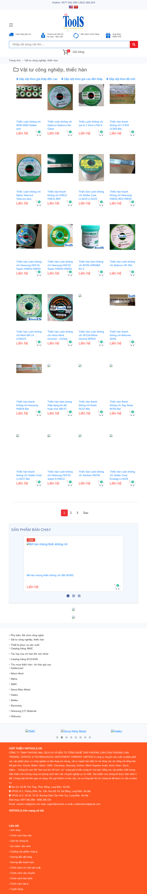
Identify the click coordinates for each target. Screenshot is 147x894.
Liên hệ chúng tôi (19, 841)
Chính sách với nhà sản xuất (25, 867)
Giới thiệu (15, 830)
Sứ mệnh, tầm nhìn (20, 846)
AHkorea (16, 716)
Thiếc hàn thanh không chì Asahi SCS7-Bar (88, 405)
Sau (85, 512)
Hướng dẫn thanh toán (22, 862)
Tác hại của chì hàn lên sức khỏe (29, 653)
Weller (14, 700)
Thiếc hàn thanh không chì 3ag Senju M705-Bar (121, 405)
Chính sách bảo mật (20, 835)
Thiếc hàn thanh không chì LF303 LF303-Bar (119, 125)
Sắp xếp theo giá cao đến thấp (83, 79)
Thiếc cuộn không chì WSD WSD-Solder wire (28, 125)
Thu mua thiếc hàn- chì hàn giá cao (31, 664)
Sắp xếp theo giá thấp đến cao (38, 79)
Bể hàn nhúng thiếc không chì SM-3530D (50, 575)
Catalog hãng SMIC (22, 648)
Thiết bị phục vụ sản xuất (25, 644)
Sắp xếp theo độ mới (121, 79)
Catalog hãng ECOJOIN (24, 659)
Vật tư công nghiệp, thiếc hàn (41, 60)
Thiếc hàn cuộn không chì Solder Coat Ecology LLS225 (122, 475)
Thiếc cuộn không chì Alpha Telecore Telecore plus (28, 195)
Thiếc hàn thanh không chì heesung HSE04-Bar (27, 405)
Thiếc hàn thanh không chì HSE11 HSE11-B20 (57, 195)
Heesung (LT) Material (23, 711)
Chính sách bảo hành (21, 878)
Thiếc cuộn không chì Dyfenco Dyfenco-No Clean (60, 125)
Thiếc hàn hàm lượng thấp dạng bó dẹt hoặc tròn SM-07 (60, 405)
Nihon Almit (17, 673)
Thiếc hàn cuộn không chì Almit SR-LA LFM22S (29, 335)
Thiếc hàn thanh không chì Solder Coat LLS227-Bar (29, 475)
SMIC (14, 684)
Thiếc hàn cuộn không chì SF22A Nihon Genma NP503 (91, 335)
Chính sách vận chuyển (22, 873)
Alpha (14, 678)
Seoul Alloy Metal (20, 689)
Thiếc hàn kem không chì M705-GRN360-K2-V (91, 265)
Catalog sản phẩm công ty (24, 851)
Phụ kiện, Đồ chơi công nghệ (27, 635)
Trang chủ (14, 60)
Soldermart (17, 668)
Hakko (14, 694)
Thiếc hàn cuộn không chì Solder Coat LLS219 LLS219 (91, 195)
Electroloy (16, 705)
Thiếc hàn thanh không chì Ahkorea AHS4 (120, 335)
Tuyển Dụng (16, 889)
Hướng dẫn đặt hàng (21, 857)
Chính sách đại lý (19, 883)
